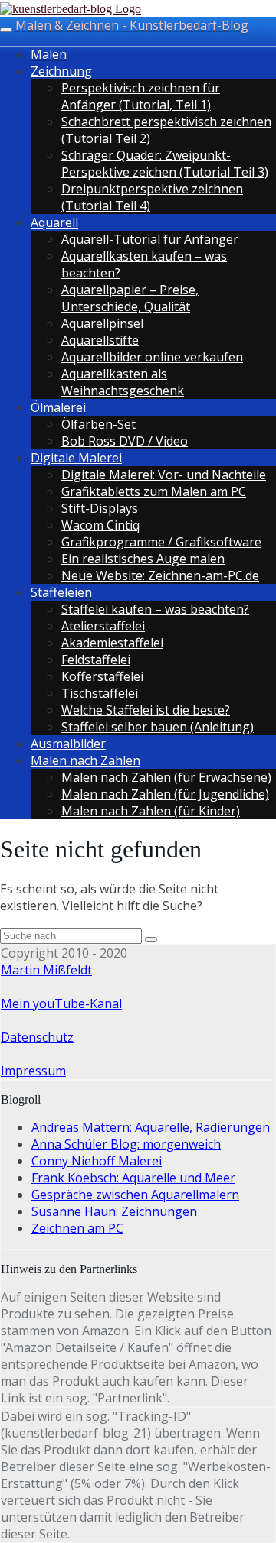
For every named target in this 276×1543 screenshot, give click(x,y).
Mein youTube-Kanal (61, 1003)
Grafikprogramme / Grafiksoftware (161, 541)
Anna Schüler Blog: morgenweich (126, 1144)
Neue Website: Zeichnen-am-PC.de (160, 575)
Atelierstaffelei (103, 626)
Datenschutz (37, 1037)
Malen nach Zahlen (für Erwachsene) (166, 777)
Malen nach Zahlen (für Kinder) (150, 810)
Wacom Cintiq (100, 525)
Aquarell (54, 222)
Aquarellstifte (100, 340)
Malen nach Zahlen (85, 760)
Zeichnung (61, 71)
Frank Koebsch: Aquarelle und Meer (133, 1177)
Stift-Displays (99, 508)
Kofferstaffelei (102, 676)
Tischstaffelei (99, 693)
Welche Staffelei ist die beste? (145, 710)
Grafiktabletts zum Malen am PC (153, 491)
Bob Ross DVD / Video (124, 441)
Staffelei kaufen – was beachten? (155, 609)
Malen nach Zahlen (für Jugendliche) (165, 794)
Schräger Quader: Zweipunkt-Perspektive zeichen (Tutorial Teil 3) (164, 163)
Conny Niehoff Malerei (96, 1160)
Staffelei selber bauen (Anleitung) (157, 726)
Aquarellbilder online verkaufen (152, 356)
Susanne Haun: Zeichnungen (114, 1211)
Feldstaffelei (95, 659)
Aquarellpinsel (102, 323)
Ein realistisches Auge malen (143, 558)
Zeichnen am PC (77, 1228)
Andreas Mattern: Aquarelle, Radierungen (150, 1127)
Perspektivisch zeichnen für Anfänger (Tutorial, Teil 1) (140, 96)
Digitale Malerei (76, 457)
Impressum (33, 1070)
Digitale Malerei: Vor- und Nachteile (163, 474)
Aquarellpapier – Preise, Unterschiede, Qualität (130, 298)
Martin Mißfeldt (46, 969)
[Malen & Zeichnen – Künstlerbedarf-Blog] (70, 8)
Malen (49, 54)
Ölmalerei (58, 407)
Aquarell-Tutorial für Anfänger (149, 239)
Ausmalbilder (68, 743)
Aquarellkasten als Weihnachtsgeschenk (122, 382)
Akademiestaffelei (112, 642)
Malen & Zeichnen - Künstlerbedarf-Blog (131, 25)
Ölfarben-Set (98, 424)
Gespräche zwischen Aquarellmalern (135, 1194)
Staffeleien (61, 592)
